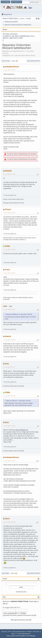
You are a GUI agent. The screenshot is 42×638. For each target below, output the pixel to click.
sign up (5, 603)
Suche (5, 578)
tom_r (32, 36)
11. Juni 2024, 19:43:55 (9, 339)
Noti (7, 363)
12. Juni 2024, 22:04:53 (9, 522)
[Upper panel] (39, 18)
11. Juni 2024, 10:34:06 (9, 174)
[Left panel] (36, 18)
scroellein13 (7, 36)
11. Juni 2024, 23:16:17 (9, 367)
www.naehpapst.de (21, 430)
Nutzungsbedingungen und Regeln (22, 631)
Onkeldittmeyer (24, 36)
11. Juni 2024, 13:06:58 (9, 249)
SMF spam (14, 620)
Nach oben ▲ (37, 631)
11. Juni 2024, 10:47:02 (9, 212)
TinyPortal (4, 631)
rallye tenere (13, 38)
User (4, 597)
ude (13, 36)
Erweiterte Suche (21, 592)
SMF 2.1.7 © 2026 (16, 633)
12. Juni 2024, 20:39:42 (9, 460)
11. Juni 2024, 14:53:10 (9, 273)
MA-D (7, 518)
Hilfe (9, 631)
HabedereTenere (12, 66)
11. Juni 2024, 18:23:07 (9, 309)
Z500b (21, 38)
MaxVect (5, 38)
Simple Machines (26, 633)
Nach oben (5, 573)
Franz (7, 269)
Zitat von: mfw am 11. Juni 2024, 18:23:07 (18, 401)
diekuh (8, 336)
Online (5, 29)
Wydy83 (8, 171)
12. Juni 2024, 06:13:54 (9, 396)
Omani (8, 209)
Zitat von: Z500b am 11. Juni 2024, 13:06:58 (19, 314)
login (35, 601)
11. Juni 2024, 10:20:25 (9, 70)
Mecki (17, 36)
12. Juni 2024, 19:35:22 (9, 425)
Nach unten (6, 61)
